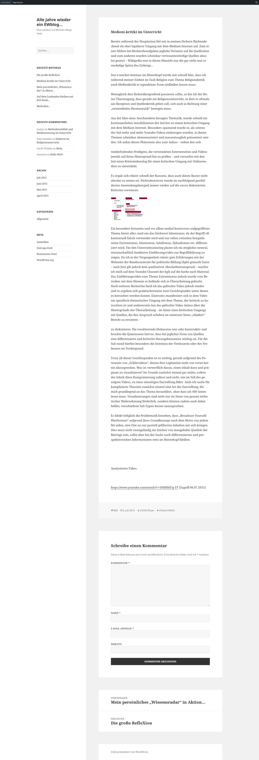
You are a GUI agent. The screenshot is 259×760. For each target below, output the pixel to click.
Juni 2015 (42, 183)
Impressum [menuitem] (18, 2)
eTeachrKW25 (167, 510)
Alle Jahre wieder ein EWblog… (54, 22)
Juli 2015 (42, 177)
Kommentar (120, 563)
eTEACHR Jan (147, 510)
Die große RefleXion (48, 75)
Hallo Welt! (56, 154)
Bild (116, 510)
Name (116, 613)
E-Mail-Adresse (122, 628)
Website (116, 644)
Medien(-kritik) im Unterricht (54, 81)
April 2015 (43, 195)
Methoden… (44, 106)
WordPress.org (45, 260)
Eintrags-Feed (44, 248)
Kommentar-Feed (47, 254)
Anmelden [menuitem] (5, 2)
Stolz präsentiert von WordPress (129, 752)
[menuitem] (256, 2)
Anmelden (43, 242)
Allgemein (42, 219)
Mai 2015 (42, 189)
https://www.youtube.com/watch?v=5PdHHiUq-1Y (144, 487)
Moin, (59, 148)
